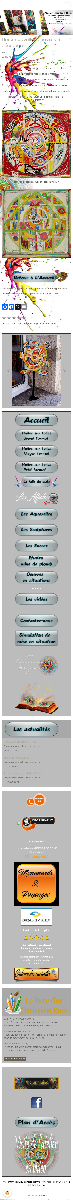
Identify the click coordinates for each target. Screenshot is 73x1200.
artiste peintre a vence (15, 293)
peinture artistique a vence (44, 293)
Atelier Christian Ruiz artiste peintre (21, 1182)
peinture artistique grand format (52, 289)
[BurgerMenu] (67, 5)
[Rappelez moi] (36, 799)
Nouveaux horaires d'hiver (20, 741)
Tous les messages (15, 1059)
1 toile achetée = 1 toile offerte (23, 773)
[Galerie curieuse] (36, 975)
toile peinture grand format (17, 289)
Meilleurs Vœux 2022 (17, 757)
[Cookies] (7, 1193)
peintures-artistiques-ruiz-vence (23, 746)
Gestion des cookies (36, 1196)
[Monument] (36, 883)
